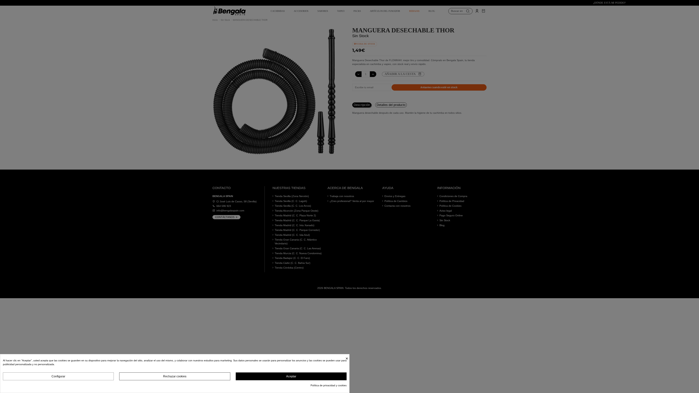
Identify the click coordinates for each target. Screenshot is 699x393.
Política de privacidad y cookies (329, 385)
